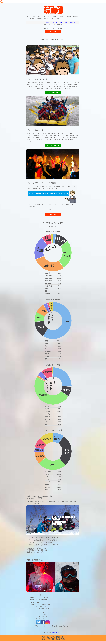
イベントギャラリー (53, 145)
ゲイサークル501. (57, 632)
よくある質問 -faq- (53, 92)
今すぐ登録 (53, 31)
